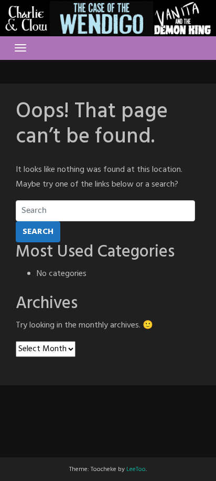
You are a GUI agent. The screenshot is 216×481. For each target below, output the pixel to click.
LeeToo (136, 469)
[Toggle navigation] (20, 48)
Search (38, 232)
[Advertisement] (108, 411)
